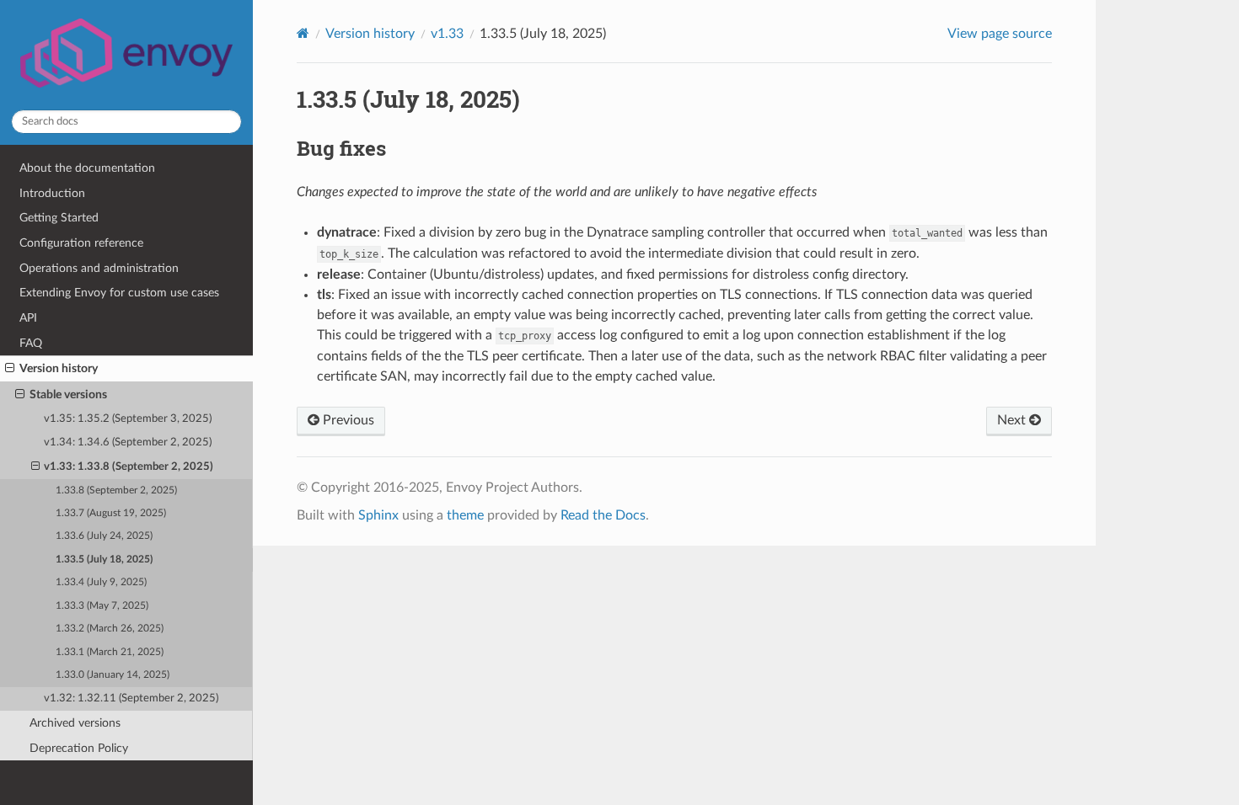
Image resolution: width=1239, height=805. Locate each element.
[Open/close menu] (9, 368)
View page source (999, 33)
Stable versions (68, 394)
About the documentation (87, 168)
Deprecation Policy (79, 748)
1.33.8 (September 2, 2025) (116, 490)
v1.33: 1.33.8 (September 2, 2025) (128, 466)
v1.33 (447, 33)
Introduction (52, 193)
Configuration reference (81, 243)
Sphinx (378, 515)
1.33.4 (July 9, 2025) (101, 582)
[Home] (303, 33)
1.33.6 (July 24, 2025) (104, 536)
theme (465, 515)
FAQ (30, 343)
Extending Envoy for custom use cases (119, 292)
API (28, 318)
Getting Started (59, 217)
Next (1013, 420)
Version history (58, 368)
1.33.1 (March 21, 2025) (110, 652)
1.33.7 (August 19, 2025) (111, 513)
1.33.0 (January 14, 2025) (112, 675)
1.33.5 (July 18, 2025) (104, 559)
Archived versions (75, 723)
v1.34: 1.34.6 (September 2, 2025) (128, 442)
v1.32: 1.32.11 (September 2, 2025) (131, 698)
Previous (346, 420)
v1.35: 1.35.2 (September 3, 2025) (128, 418)
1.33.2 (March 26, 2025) (110, 628)
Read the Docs (603, 515)
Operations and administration (99, 268)
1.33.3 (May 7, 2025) (102, 605)
